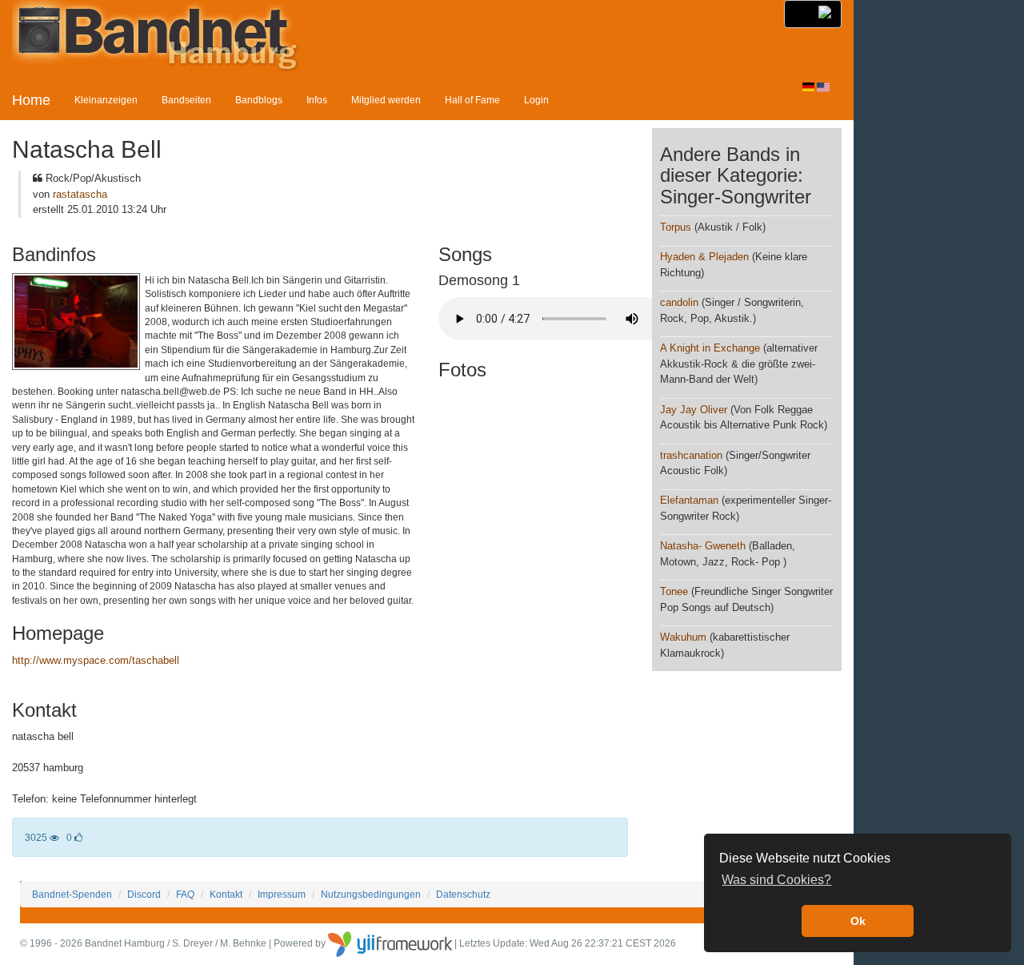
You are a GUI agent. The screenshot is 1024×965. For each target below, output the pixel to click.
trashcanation (691, 455)
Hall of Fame (472, 99)
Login (536, 99)
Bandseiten (186, 99)
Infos (316, 99)
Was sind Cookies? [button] (776, 880)
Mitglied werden (386, 99)
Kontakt (226, 894)
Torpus (675, 227)
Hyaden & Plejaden (704, 257)
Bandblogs (258, 99)
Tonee (674, 591)
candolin (679, 302)
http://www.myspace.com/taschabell (95, 660)
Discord (144, 894)
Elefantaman (689, 500)
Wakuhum (683, 637)
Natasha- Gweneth (703, 546)
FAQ (185, 894)
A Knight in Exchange (710, 348)
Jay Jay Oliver (693, 410)
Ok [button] (858, 921)
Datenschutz (463, 894)
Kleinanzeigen (106, 99)
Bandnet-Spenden (72, 894)
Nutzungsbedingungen (371, 894)
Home (31, 100)
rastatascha (80, 194)
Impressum (282, 894)
